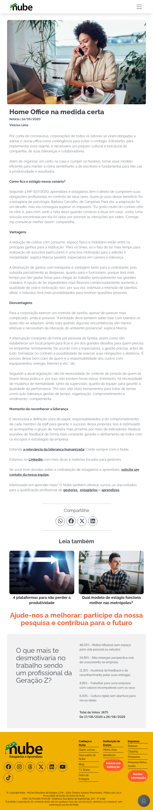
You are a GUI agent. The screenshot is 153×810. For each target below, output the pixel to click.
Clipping (133, 751)
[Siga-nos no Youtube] (62, 766)
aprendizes (110, 490)
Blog (81, 764)
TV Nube (84, 769)
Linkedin (36, 459)
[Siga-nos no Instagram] (19, 766)
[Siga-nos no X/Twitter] (41, 766)
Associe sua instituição (113, 765)
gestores (70, 490)
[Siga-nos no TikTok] (8, 777)
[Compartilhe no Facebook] (71, 521)
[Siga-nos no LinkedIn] (51, 766)
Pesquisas (134, 756)
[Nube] (21, 6)
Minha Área (110, 749)
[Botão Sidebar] (139, 6)
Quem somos (87, 749)
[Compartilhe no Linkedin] (92, 521)
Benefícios (109, 755)
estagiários (89, 490)
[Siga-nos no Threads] (30, 766)
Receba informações (138, 776)
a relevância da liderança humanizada (53, 449)
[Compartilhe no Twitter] (82, 521)
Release (133, 745)
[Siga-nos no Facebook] (8, 766)
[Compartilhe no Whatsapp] (60, 521)
